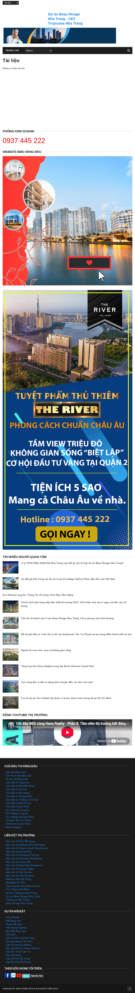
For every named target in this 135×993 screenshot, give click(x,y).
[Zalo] (13, 977)
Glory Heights (13, 827)
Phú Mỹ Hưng (13, 955)
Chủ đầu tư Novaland (18, 792)
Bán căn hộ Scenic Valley (20, 868)
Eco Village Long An (17, 813)
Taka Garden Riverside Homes (23, 886)
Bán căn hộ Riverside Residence (24, 865)
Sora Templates (24, 989)
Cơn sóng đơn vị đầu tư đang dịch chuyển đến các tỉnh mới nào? (57, 682)
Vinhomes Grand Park (18, 823)
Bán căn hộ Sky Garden (19, 872)
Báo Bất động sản (16, 931)
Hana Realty (13, 917)
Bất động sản (13, 920)
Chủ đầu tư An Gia (16, 789)
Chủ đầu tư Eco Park (17, 806)
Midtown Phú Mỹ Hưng (18, 879)
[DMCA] (33, 977)
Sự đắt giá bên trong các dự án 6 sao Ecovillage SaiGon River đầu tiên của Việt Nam (68, 579)
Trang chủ (12, 50)
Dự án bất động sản (17, 779)
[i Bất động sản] (67, 284)
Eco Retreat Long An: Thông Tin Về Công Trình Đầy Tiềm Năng (38, 595)
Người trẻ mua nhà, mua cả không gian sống (46, 650)
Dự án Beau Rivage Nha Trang (23, 896)
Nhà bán (10, 934)
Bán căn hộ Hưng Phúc (19, 851)
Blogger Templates (47, 989)
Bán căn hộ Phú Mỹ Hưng (20, 841)
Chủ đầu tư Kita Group (18, 803)
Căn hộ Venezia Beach (18, 944)
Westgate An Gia (15, 882)
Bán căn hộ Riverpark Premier (23, 855)
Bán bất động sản (16, 772)
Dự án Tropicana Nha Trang (21, 892)
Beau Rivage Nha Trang (19, 903)
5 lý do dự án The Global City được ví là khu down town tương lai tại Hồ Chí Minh (66, 698)
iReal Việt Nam (14, 924)
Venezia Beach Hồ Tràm (19, 941)
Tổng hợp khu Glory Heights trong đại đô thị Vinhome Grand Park (57, 666)
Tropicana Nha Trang (18, 899)
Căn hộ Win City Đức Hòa (20, 938)
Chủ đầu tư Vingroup (17, 782)
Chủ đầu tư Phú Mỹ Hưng (20, 785)
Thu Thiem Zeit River (18, 889)
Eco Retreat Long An (17, 810)
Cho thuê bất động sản (18, 775)
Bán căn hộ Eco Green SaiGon (23, 948)
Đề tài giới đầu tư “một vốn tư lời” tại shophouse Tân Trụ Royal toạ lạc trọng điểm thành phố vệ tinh (76, 634)
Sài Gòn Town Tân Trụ (18, 951)
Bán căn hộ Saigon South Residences (27, 848)
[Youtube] (19, 977)
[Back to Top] (129, 988)
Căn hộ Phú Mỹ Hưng (18, 958)
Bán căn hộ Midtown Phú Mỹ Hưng (25, 844)
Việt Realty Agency (16, 927)
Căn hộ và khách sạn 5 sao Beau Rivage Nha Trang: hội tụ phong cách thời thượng (67, 618)
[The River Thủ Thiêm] (67, 548)
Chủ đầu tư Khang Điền (19, 796)
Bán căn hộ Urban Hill (18, 862)
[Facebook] (7, 977)
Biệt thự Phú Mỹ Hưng (18, 962)
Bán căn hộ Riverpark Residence (24, 858)
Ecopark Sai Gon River (18, 820)
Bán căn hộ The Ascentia (20, 875)
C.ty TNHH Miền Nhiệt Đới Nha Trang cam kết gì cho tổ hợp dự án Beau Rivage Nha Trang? (72, 563)
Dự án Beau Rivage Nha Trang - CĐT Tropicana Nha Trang (65, 18)
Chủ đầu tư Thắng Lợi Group (22, 799)
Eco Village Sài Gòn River (20, 816)
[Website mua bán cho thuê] (60, 42)
